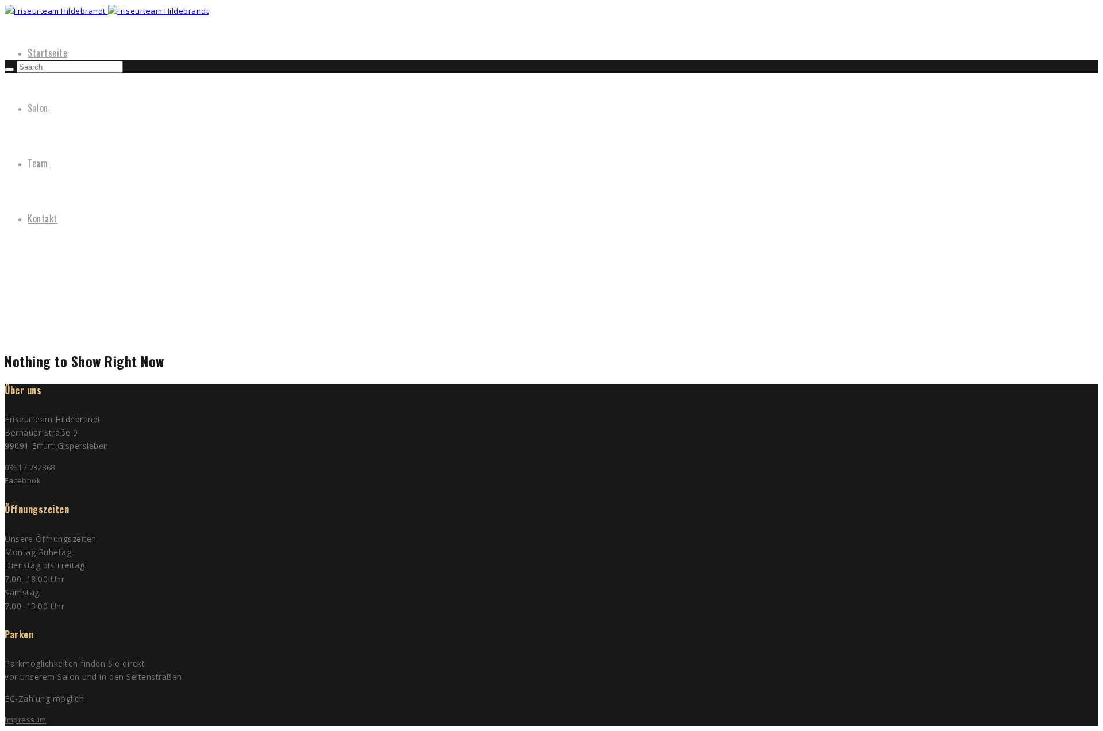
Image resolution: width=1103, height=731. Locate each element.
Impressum (26, 719)
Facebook (23, 480)
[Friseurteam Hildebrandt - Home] (56, 11)
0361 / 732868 (30, 467)
